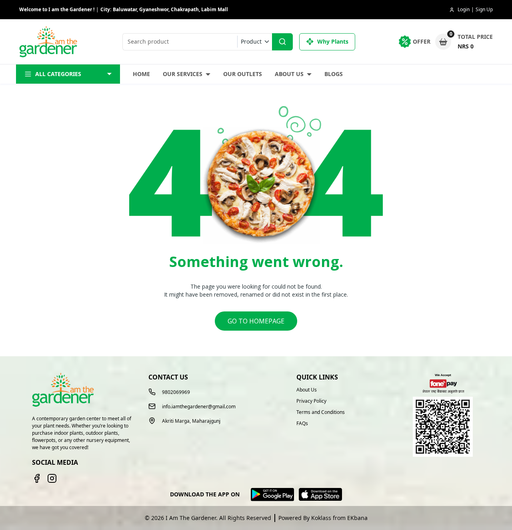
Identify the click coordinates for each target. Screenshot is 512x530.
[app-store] (320, 494)
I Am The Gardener (191, 518)
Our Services (182, 74)
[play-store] (272, 494)
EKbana (357, 518)
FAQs (302, 423)
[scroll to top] (463, 509)
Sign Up (484, 9)
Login (464, 9)
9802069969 (176, 392)
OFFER (421, 41)
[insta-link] (52, 478)
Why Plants (332, 41)
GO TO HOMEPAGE (256, 321)
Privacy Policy (311, 401)
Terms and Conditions (320, 412)
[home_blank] (49, 42)
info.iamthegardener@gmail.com (199, 407)
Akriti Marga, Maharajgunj (191, 421)
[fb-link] (37, 478)
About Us (289, 74)
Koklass (321, 518)
